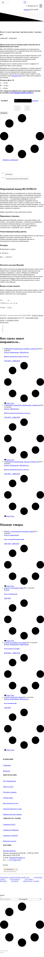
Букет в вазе (37, 315)
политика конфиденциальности (14, 877)
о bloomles (15, 879)
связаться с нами (31, 881)
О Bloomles (7, 765)
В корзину (4, 113)
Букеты (3, 318)
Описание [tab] (9, 174)
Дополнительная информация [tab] (16, 178)
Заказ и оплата (8, 786)
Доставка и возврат (10, 792)
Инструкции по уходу (10, 803)
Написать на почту (9, 841)
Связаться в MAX (9, 824)
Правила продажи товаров (12, 814)
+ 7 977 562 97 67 (14, 860)
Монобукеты (13, 318)
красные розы (32, 318)
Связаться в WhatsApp (11, 830)
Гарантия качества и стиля (12, 809)
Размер (4, 101)
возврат (3, 881)
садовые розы (12, 320)
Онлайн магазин (9, 851)
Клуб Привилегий (9, 781)
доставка (29, 879)
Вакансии (6, 771)
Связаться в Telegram (10, 835)
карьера (15, 881)
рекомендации (16, 76)
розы (2, 320)
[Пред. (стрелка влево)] (1, 952)
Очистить (35, 101)
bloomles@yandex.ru (17, 858)
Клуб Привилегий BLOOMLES (21, 93)
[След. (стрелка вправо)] (3, 952)
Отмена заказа (8, 798)
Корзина (27, 9)
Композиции (14, 352)
